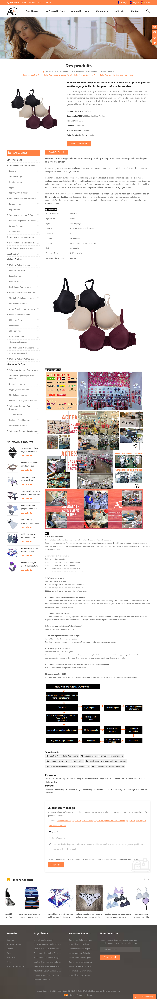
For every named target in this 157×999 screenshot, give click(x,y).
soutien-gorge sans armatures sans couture (47, 962)
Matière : (97, 823)
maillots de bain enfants (24, 314)
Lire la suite (26, 455)
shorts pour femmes (24, 395)
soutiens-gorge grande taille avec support (107, 761)
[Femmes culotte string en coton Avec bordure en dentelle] (12, 495)
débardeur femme (24, 384)
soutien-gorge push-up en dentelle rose (47, 975)
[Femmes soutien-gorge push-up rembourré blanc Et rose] (12, 481)
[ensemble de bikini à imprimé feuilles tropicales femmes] (12, 552)
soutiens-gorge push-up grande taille (66, 761)
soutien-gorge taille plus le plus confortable (104, 756)
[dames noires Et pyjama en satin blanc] (12, 524)
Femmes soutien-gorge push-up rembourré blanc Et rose (29, 479)
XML (9, 962)
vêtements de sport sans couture (24, 432)
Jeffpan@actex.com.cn (41, 2)
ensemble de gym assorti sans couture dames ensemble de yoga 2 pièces (29, 564)
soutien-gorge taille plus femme (64, 756)
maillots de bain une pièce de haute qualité (47, 966)
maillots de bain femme (24, 265)
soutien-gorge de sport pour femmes (24, 376)
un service (119, 11)
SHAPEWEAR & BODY (24, 193)
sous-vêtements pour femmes (24, 165)
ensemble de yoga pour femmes (24, 401)
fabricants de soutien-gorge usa (110, 766)
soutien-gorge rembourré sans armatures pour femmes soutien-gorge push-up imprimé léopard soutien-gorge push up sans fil (88, 916)
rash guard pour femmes (24, 287)
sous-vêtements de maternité (24, 243)
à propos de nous (55, 11)
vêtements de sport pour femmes (24, 371)
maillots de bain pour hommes (24, 292)
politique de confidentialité (17, 966)
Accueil (48, 72)
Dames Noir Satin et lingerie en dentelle (29, 450)
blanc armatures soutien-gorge (47, 944)
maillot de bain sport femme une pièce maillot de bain (29, 536)
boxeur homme (24, 204)
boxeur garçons (24, 226)
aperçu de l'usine (80, 11)
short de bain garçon (24, 342)
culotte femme (24, 182)
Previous (144, 879)
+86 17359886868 (18, 2)
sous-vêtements (23, 159)
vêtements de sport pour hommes (24, 407)
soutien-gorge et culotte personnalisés (47, 949)
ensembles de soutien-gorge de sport (47, 953)
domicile (10, 940)
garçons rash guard (24, 353)
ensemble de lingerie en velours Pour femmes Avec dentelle (30, 464)
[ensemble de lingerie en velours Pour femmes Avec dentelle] (12, 467)
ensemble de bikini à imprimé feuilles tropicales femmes (29, 550)
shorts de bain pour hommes (24, 298)
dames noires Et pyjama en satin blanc (30, 521)
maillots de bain (23, 259)
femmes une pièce (24, 270)
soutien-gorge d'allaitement (24, 248)
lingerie (24, 171)
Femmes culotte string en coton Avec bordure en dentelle (30, 493)
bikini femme (24, 276)
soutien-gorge (24, 176)
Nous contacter (77, 143)
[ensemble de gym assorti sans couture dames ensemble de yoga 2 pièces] (12, 567)
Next (148, 879)
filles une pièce (24, 320)
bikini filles (24, 326)
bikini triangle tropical (43, 940)
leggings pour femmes (24, 389)
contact (135, 11)
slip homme (24, 209)
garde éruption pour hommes (24, 309)
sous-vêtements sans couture (24, 237)
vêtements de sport (23, 364)
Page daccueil (33, 11)
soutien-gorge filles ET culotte (24, 221)
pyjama (24, 187)
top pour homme (24, 414)
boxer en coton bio (42, 979)
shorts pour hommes (24, 303)
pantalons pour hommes (24, 420)
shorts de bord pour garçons (24, 348)
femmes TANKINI (24, 281)
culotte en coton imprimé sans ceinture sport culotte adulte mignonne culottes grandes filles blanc (59, 916)
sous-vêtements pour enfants (24, 215)
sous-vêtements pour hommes (24, 198)
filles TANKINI (24, 331)
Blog (9, 953)
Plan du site (12, 957)
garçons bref (24, 232)
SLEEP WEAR (23, 253)
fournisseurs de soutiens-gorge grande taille (69, 766)
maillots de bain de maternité (24, 359)
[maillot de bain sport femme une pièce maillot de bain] (12, 538)
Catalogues (102, 11)
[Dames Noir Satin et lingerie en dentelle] (12, 452)
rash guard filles (24, 337)
